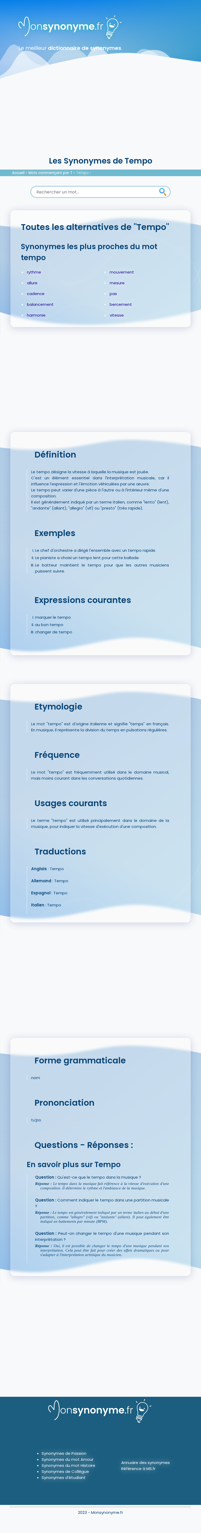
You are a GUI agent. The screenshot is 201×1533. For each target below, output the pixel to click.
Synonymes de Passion (64, 1453)
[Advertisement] (100, 115)
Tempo (82, 172)
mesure (117, 283)
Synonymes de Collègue (65, 1471)
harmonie (36, 315)
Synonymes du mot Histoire (68, 1465)
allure (32, 283)
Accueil (18, 172)
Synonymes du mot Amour (67, 1459)
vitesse (117, 315)
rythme (34, 272)
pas (113, 293)
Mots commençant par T (50, 172)
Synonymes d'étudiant (64, 1477)
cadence (35, 293)
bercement (121, 304)
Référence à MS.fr (138, 1468)
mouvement (122, 272)
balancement (40, 304)
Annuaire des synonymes (145, 1462)
